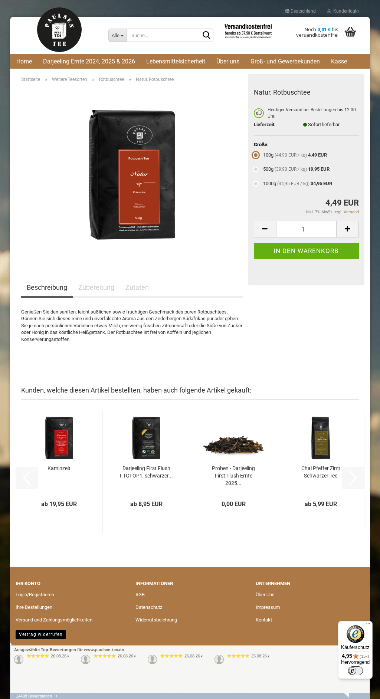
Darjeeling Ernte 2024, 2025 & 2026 (89, 61)
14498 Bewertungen (34, 696)
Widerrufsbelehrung (156, 620)
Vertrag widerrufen (41, 634)
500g (296, 169)
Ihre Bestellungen (34, 607)
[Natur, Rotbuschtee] (132, 171)
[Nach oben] (19, 664)
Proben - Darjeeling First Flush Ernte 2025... (233, 475)
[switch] (355, 670)
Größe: (261, 144)
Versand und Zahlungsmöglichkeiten (54, 620)
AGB (140, 594)
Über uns (227, 61)
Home (24, 61)
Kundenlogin (345, 11)
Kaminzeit (59, 468)
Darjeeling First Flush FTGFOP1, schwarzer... (146, 472)
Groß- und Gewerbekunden (285, 61)
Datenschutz (148, 607)
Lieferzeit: (265, 124)
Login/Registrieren (35, 594)
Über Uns (265, 594)
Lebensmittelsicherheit (175, 61)
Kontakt (264, 620)
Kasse (339, 61)
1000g (297, 183)
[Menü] (368, 625)
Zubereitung (96, 287)
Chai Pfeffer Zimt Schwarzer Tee (320, 472)
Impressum (268, 607)
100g (295, 155)
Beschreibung (47, 287)
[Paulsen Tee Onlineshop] (59, 34)
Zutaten (137, 287)
